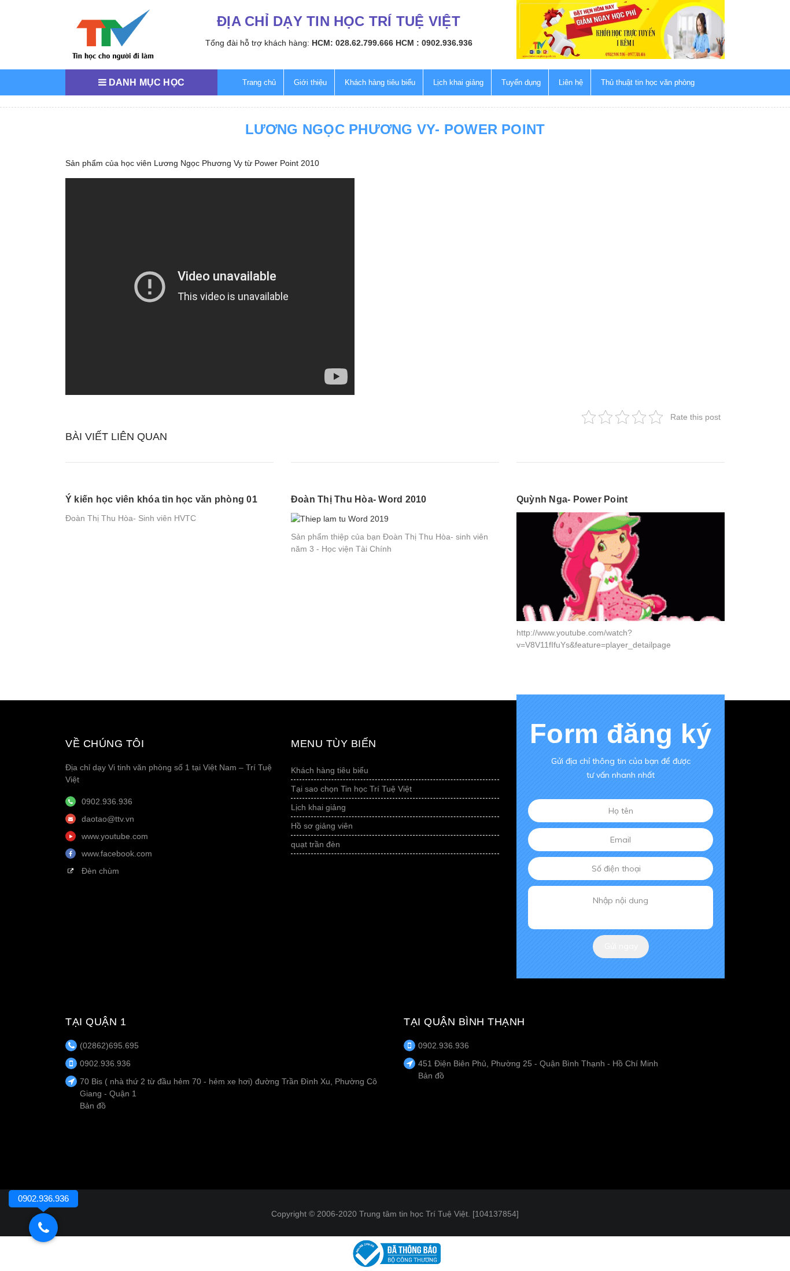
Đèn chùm (100, 870)
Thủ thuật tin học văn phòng (648, 82)
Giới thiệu (310, 82)
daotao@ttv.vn (108, 818)
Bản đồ (93, 1105)
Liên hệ (571, 82)
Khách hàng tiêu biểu (380, 82)
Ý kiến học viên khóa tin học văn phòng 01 (161, 499)
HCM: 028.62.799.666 (352, 42)
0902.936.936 (107, 801)
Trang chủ (259, 82)
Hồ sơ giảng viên (322, 825)
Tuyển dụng (521, 82)
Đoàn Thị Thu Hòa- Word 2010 (358, 499)
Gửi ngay (621, 946)
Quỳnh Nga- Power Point (571, 499)
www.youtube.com (115, 836)
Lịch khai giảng (458, 82)
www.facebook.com (117, 853)
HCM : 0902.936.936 (434, 42)
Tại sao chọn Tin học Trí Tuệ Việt (351, 788)
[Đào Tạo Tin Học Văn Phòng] (113, 34)
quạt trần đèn (315, 844)
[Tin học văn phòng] (395, 1253)
